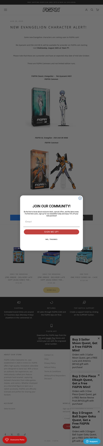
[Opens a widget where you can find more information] (91, 441)
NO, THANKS (52, 239)
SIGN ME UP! (51, 232)
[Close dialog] (80, 198)
